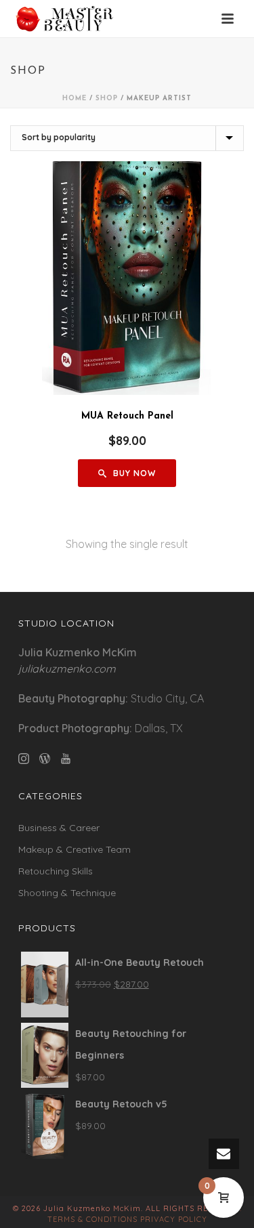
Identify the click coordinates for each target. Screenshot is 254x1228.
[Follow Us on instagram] (23, 759)
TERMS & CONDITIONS (92, 1219)
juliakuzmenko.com (67, 668)
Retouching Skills (55, 871)
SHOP (107, 98)
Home (74, 98)
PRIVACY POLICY (173, 1219)
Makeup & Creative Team (74, 849)
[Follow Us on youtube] (65, 759)
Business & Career (59, 828)
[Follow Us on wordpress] (44, 759)
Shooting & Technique (67, 893)
